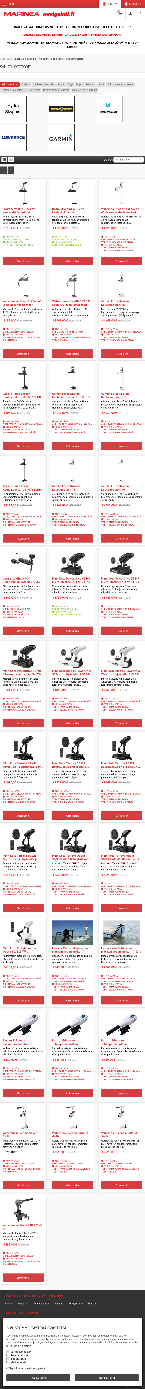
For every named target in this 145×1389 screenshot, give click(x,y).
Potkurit (26, 84)
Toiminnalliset (19, 1355)
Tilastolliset (18, 1358)
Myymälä (23, 1303)
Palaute (59, 1303)
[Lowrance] (13, 150)
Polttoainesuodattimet (13, 90)
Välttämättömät (21, 1352)
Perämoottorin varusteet (56, 90)
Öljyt (70, 84)
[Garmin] (61, 150)
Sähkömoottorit (10, 84)
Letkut (101, 84)
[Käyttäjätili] (130, 13)
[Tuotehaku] (140, 13)
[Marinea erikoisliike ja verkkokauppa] (40, 13)
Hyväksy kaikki (107, 1377)
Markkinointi (18, 1362)
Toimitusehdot (42, 1303)
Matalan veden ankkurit (84, 90)
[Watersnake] (109, 121)
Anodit (61, 84)
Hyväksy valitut (38, 1377)
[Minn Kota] (61, 121)
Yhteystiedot (76, 1303)
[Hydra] (13, 121)
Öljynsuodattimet (85, 84)
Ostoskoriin (23, 261)
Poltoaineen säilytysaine (120, 84)
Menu (12, 4)
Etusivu (9, 1303)
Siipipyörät (34, 90)
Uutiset (92, 1303)
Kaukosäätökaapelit (43, 84)
